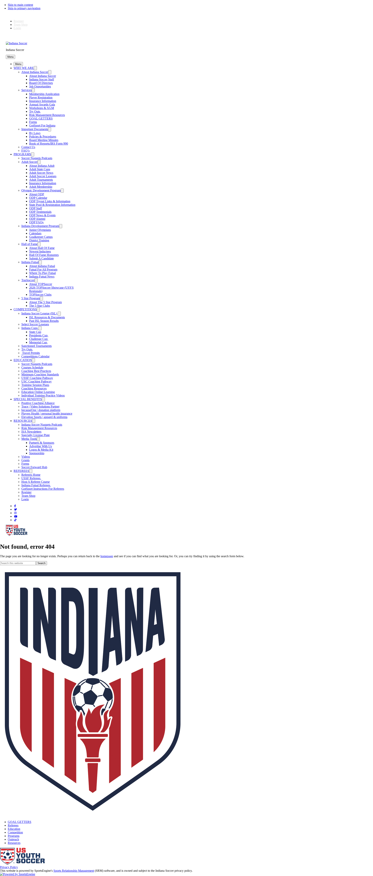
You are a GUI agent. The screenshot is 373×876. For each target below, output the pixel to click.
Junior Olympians (40, 229)
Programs (13, 836)
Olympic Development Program (41, 190)
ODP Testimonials (40, 211)
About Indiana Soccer (34, 72)
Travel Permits (30, 353)
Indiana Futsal (30, 262)
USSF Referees (31, 478)
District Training (39, 240)
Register (19, 21)
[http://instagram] (15, 513)
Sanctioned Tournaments (36, 346)
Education (14, 829)
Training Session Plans (35, 385)
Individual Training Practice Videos (43, 395)
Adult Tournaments (41, 179)
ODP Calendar (38, 197)
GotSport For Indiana (42, 125)
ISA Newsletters (31, 431)
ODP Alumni (37, 218)
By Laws (34, 133)
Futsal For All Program (43, 269)
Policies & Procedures (42, 136)
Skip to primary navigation (24, 8)
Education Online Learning (38, 392)
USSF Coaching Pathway (37, 378)
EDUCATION (23, 360)
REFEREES (21, 470)
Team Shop (21, 24)
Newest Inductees (40, 251)
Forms (33, 122)
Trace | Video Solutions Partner (40, 406)
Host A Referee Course (35, 481)
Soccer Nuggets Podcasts (36, 158)
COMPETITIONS (25, 309)
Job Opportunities (40, 86)
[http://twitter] (15, 509)
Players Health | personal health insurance (46, 413)
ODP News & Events (42, 215)
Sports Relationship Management (73, 870)
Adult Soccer (29, 161)
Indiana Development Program (40, 226)
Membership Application (44, 94)
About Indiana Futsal (42, 266)
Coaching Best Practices (36, 371)
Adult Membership (40, 186)
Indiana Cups (29, 328)
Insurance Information (42, 101)
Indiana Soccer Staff (41, 79)
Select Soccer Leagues (35, 324)
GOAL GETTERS (41, 118)
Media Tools (29, 438)
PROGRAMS (22, 154)
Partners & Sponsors (41, 442)
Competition (15, 832)
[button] (10, 57)
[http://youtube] (15, 516)
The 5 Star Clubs (39, 305)
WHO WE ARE (24, 68)
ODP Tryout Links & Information (49, 201)
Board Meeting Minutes (43, 140)
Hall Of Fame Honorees (44, 255)
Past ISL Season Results (44, 320)
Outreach (13, 839)
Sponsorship (36, 453)
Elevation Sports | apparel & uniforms (44, 417)
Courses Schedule (32, 367)
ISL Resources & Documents (47, 317)
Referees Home (30, 474)
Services (26, 90)
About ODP (36, 194)
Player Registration (40, 97)
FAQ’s (25, 150)
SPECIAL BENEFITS (28, 399)
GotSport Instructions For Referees (42, 488)
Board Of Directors (41, 83)
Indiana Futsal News (41, 276)
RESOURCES (23, 420)
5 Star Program (30, 298)
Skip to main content (20, 4)
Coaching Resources (34, 388)
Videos (25, 456)
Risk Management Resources (47, 115)
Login (17, 28)
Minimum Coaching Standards (40, 374)
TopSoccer (28, 280)
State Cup (35, 332)
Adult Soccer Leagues (42, 176)
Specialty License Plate (35, 435)
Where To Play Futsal (42, 273)
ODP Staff (35, 208)
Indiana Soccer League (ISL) (39, 313)
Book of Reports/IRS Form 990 (48, 143)
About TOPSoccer (40, 284)
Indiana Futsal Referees (36, 485)
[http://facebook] (15, 506)
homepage (106, 556)
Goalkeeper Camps (41, 236)
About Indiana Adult (41, 165)
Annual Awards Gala (42, 104)
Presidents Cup (38, 335)
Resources (14, 843)
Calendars (35, 233)
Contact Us (28, 147)
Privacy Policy (9, 867)
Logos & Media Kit (41, 449)
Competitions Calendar (35, 356)
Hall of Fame (29, 244)
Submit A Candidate (41, 258)
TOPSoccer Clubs (40, 294)
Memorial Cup (38, 342)
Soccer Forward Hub (34, 467)
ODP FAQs (36, 222)
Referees (13, 825)
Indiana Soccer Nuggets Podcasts (41, 424)
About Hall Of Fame (42, 248)
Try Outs (35, 111)
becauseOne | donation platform (40, 410)
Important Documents (34, 129)
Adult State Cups (39, 169)
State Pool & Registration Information (52, 204)
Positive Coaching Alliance (38, 403)
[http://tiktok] (15, 520)
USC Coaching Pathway (36, 381)
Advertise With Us (40, 446)
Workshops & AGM (41, 108)
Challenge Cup (38, 339)
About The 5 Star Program (45, 302)
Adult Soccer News (41, 172)
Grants (25, 460)
